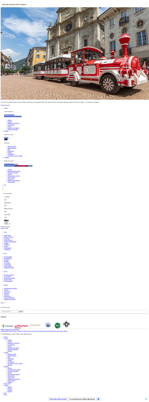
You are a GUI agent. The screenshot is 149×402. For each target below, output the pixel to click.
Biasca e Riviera (8, 237)
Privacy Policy (13, 331)
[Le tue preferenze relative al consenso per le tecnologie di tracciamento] (146, 399)
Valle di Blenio (8, 240)
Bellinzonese (7, 235)
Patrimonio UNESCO (14, 123)
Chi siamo (24, 331)
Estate (5, 253)
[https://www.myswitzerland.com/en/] (21, 328)
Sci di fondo (7, 276)
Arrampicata (11, 154)
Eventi (9, 126)
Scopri (6, 108)
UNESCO (7, 245)
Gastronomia (11, 125)
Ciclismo (6, 260)
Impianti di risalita (9, 267)
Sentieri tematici (12, 148)
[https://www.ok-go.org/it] (66, 328)
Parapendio (11, 151)
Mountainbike (8, 258)
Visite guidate (11, 182)
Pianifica (6, 157)
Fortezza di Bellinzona (10, 241)
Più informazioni (5, 105)
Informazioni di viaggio (14, 171)
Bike (9, 149)
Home (6, 337)
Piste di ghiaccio (8, 281)
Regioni (10, 120)
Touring (10, 174)
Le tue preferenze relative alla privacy (82, 399)
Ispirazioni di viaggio (13, 128)
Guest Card (11, 179)
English (7, 329)
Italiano (3, 329)
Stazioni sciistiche (9, 275)
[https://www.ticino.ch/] (7, 328)
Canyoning (7, 263)
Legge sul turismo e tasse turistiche (45, 331)
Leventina (7, 238)
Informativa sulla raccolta (58, 399)
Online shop (7, 296)
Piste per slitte (8, 279)
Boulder (10, 152)
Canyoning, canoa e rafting (15, 156)
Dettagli (10, 351)
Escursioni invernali (9, 278)
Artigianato (7, 249)
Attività (6, 131)
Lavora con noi (31, 331)
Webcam (6, 294)
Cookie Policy (4, 331)
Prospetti (6, 293)
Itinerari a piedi (12, 146)
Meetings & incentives (14, 180)
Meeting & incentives (10, 299)
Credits (19, 331)
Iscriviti (21, 311)
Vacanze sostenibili (13, 129)
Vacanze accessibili (13, 172)
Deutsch (12, 329)
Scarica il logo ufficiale (61, 331)
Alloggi (10, 169)
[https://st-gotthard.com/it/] (34, 328)
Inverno (5, 271)
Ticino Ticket (11, 177)
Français (16, 329)
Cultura (10, 121)
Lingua (6, 222)
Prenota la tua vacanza (14, 176)
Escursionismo (8, 256)
